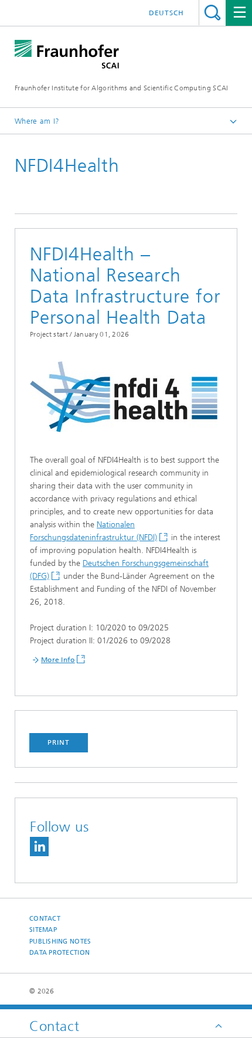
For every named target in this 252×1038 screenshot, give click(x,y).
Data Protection (59, 952)
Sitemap (43, 930)
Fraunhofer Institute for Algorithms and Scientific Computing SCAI (122, 88)
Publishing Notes (60, 941)
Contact (44, 918)
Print (58, 742)
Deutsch (166, 13)
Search (212, 12)
